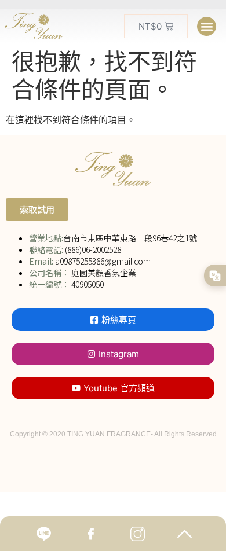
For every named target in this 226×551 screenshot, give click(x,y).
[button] (206, 26)
